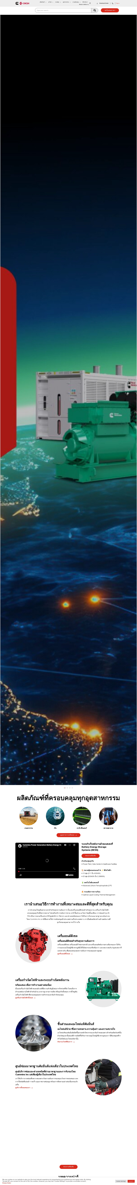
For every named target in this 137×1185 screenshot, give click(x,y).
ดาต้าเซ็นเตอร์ (82, 828)
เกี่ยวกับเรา (85, 2)
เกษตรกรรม (29, 828)
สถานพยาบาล (108, 828)
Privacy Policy (6, 1183)
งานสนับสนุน (76, 2)
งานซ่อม (57, 2)
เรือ (55, 828)
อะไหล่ (49, 2)
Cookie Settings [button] (121, 1181)
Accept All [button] (131, 1181)
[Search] (94, 10)
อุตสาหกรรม (66, 2)
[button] (64, 788)
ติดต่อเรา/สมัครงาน (84, 4)
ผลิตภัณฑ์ (42, 2)
